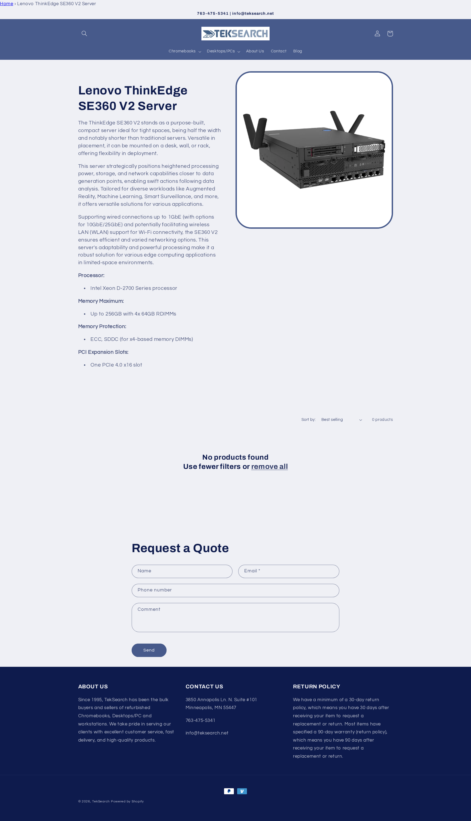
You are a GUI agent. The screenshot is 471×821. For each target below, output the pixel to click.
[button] (84, 33)
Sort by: (308, 420)
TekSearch (101, 801)
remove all (269, 467)
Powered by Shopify (127, 801)
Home (6, 3)
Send (149, 650)
